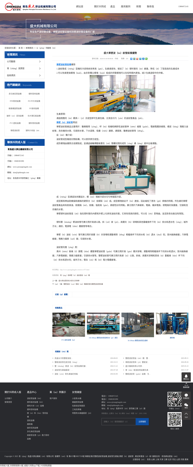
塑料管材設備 (34, 123)
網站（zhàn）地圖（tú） (130, 413)
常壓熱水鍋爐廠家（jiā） (82, 413)
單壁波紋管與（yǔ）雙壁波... (137, 362)
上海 (157, 459)
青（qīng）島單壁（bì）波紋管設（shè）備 (75, 275)
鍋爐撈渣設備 (77, 402)
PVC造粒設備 (15, 123)
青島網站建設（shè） (170, 456)
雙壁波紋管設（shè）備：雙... (137, 358)
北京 (170, 459)
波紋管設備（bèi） (34, 398)
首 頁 (21, 48)
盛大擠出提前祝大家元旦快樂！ (70, 281)
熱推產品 (104, 413)
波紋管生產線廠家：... (63, 370)
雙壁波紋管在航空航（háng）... (67, 362)
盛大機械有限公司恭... (134, 366)
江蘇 (165, 459)
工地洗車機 (76, 409)
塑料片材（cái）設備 (35, 406)
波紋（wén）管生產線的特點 (66, 374)
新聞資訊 (138, 9)
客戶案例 (53, 398)
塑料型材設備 (34, 94)
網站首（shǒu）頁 (82, 9)
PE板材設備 (34, 108)
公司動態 (11, 61)
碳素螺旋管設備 (15, 108)
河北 (174, 459)
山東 (153, 459)
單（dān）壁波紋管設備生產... (137, 370)
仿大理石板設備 (34, 116)
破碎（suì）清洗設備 (15, 116)
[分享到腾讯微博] (140, 59)
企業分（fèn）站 (115, 413)
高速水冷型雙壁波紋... (63, 358)
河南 (182, 459)
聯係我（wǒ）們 (152, 9)
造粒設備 (30, 420)
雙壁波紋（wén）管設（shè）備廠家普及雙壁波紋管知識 (83, 284)
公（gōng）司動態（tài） (46, 48)
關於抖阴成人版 (100, 9)
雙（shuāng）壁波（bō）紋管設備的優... (70, 366)
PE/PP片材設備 (34, 101)
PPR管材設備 (15, 101)
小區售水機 (76, 398)
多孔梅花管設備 (15, 94)
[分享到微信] (146, 59)
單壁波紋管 (15, 131)
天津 (161, 459)
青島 (149, 459)
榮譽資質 (8, 402)
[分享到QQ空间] (134, 59)
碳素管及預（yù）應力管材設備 (38, 437)
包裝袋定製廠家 (78, 406)
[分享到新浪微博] (137, 59)
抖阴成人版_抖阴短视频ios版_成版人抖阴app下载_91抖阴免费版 (26, 466)
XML (145, 413)
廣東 (186, 459)
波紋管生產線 (113, 456)
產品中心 (112, 9)
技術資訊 (11, 75)
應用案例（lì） (125, 9)
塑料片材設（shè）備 (34, 131)
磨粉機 (30, 424)
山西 (178, 459)
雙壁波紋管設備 (100, 456)
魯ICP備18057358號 (77, 456)
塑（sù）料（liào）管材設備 (37, 415)
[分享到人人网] (143, 59)
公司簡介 (8, 398)
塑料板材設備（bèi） (35, 402)
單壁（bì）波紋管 (126, 456)
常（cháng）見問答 (16, 68)
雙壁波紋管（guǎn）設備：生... (138, 374)
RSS (140, 413)
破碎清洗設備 (32, 428)
